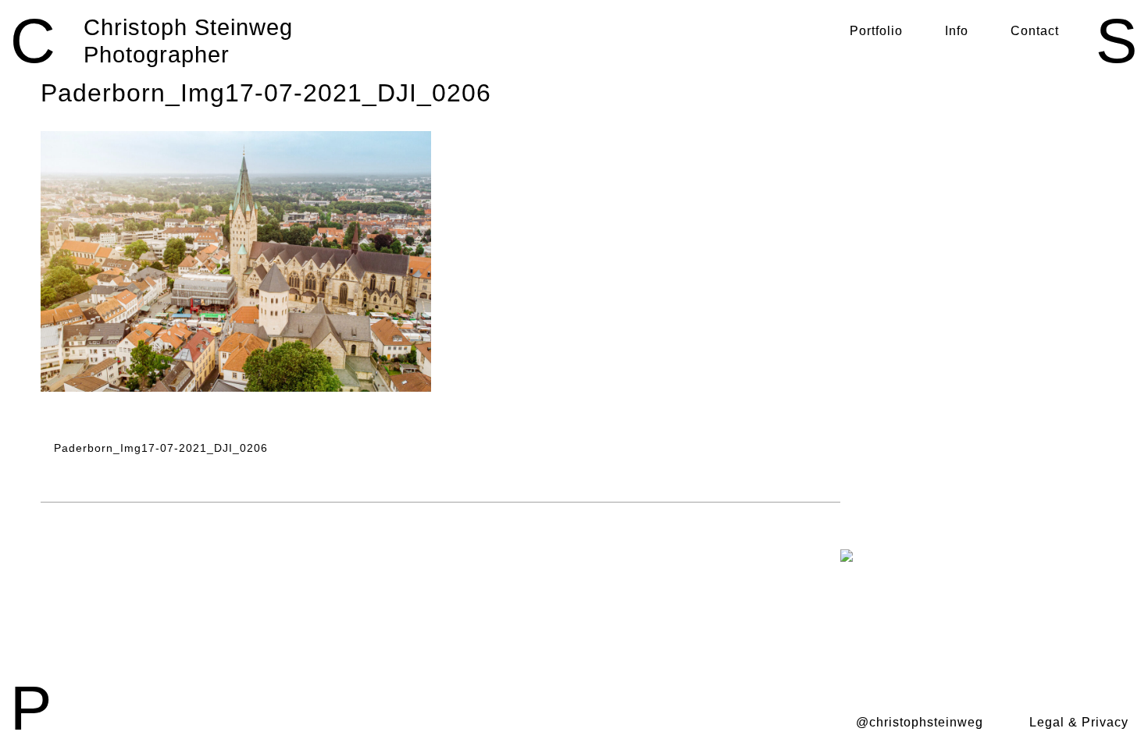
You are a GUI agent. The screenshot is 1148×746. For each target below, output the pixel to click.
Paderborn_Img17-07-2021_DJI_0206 (159, 448)
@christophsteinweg (919, 722)
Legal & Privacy (1078, 722)
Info (956, 30)
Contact (1035, 30)
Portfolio (876, 30)
